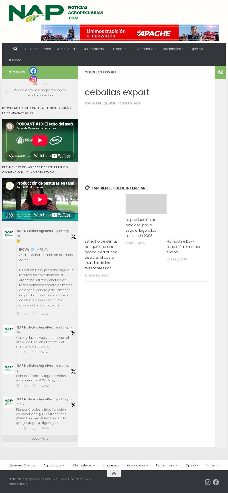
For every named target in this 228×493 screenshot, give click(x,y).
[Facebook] (33, 71)
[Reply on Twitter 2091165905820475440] (19, 386)
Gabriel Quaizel (104, 103)
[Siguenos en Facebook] (216, 482)
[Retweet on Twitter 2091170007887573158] (27, 352)
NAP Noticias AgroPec (35, 231)
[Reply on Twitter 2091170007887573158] (19, 352)
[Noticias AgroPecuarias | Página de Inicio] (56, 13)
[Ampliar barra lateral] (220, 72)
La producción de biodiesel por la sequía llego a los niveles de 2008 (141, 227)
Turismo (15, 60)
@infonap (62, 231)
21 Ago (21, 404)
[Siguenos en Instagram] (208, 482)
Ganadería (144, 48)
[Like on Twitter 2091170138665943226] (35, 314)
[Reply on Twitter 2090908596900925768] (19, 429)
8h (18, 370)
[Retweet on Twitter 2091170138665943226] (27, 314)
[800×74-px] (130, 33)
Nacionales (172, 48)
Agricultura (66, 48)
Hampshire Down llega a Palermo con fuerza (184, 247)
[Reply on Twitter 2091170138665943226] (19, 314)
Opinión (196, 48)
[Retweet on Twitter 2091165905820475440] (27, 386)
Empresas (121, 48)
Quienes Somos (38, 48)
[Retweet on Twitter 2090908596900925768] (27, 429)
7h (18, 236)
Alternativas (94, 48)
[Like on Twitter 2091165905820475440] (35, 386)
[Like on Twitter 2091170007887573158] (35, 352)
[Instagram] (33, 79)
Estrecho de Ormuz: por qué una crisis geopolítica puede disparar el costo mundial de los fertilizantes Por (101, 255)
